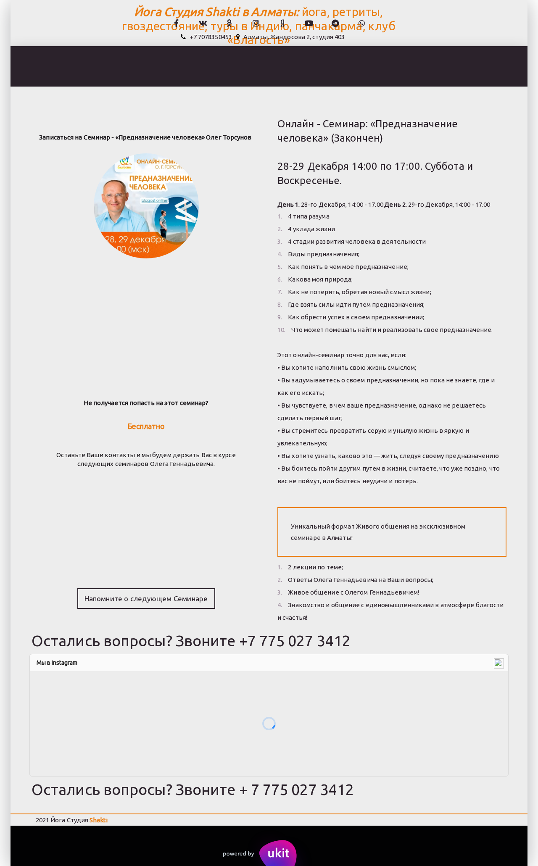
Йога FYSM (457, 66)
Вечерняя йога (38, 66)
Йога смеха (100, 66)
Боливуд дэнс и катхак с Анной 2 (194, 66)
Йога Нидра (400, 66)
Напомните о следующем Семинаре (146, 599)
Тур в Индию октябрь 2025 (315, 66)
